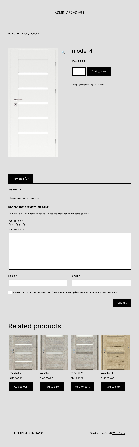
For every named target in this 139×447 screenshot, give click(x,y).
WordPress (118, 433)
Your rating (15, 220)
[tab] (20, 178)
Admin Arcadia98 (69, 12)
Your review (16, 229)
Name (12, 275)
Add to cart (99, 71)
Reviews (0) (21, 178)
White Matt (99, 84)
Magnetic (22, 33)
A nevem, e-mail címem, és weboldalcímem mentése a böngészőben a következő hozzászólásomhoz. (65, 292)
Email (76, 275)
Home (11, 33)
